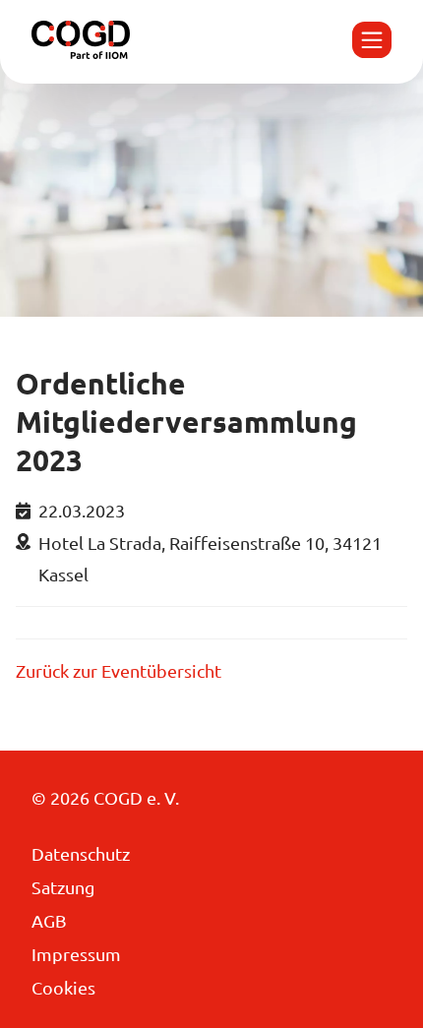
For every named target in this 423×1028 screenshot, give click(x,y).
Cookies (63, 987)
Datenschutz (80, 853)
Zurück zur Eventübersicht (118, 670)
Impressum (76, 953)
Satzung (62, 887)
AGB (49, 920)
